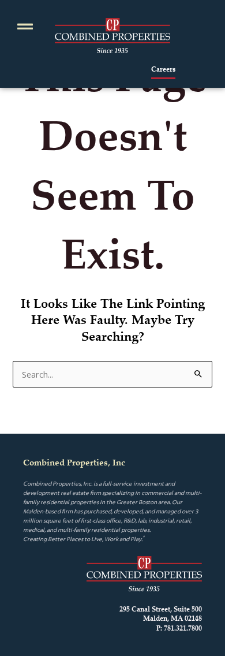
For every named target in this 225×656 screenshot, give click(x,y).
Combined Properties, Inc (74, 462)
